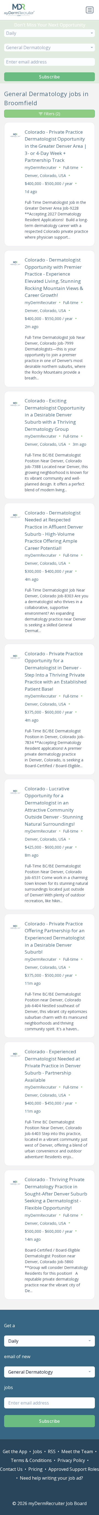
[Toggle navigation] (89, 10)
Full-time (70, 167)
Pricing (35, 1469)
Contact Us (11, 1469)
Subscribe (49, 77)
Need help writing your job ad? (51, 1478)
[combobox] (49, 33)
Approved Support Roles (73, 1469)
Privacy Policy (71, 1460)
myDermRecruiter (40, 167)
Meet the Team (77, 1451)
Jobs (37, 1451)
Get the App (15, 1451)
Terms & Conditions (31, 1460)
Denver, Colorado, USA (45, 175)
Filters (52, 113)
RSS (52, 1451)
